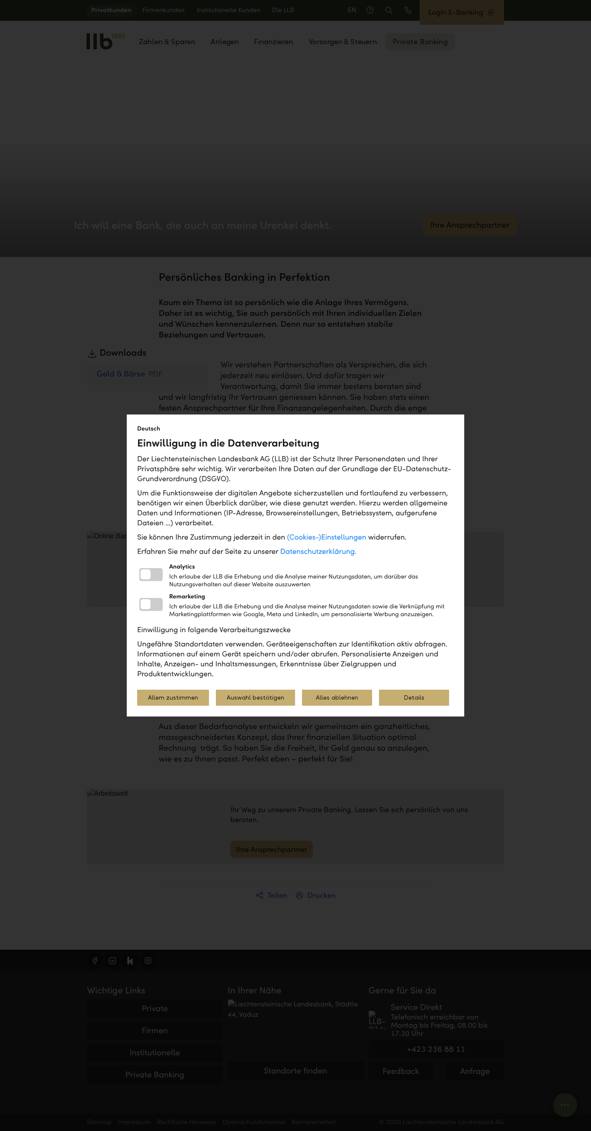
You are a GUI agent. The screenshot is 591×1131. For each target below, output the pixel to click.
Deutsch (148, 428)
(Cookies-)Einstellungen (326, 537)
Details (414, 697)
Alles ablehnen (337, 697)
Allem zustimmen (173, 697)
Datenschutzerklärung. (318, 551)
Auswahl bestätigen (255, 697)
